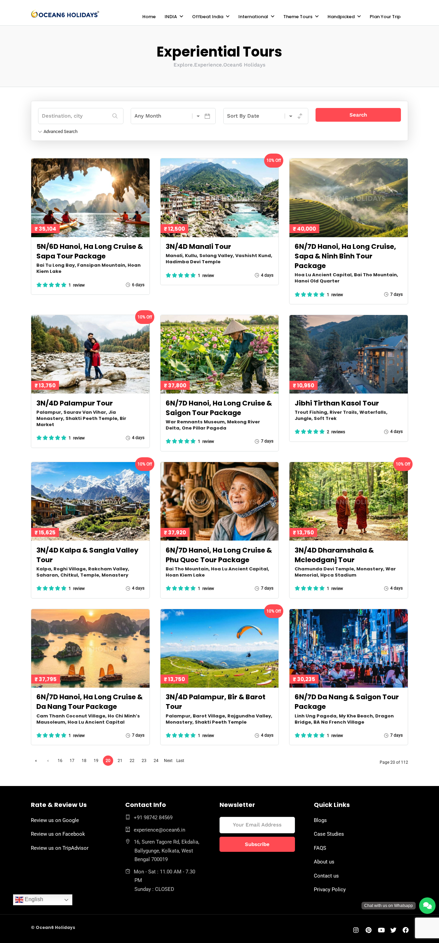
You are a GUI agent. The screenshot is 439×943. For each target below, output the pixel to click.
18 (84, 760)
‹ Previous (48, 762)
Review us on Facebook (58, 834)
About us (324, 862)
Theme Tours (297, 16)
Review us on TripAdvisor (59, 848)
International (253, 16)
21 (120, 760)
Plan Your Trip (385, 16)
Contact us (326, 876)
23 (144, 760)
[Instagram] (356, 930)
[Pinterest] (368, 930)
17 (72, 760)
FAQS (320, 848)
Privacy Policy (330, 889)
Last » (180, 762)
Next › (168, 762)
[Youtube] (381, 930)
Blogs (320, 820)
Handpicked (341, 16)
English (33, 899)
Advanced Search (61, 131)
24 (156, 760)
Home (149, 16)
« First (36, 762)
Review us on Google (55, 820)
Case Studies (329, 834)
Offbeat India (207, 16)
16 (60, 760)
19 (96, 760)
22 (132, 760)
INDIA (171, 16)
